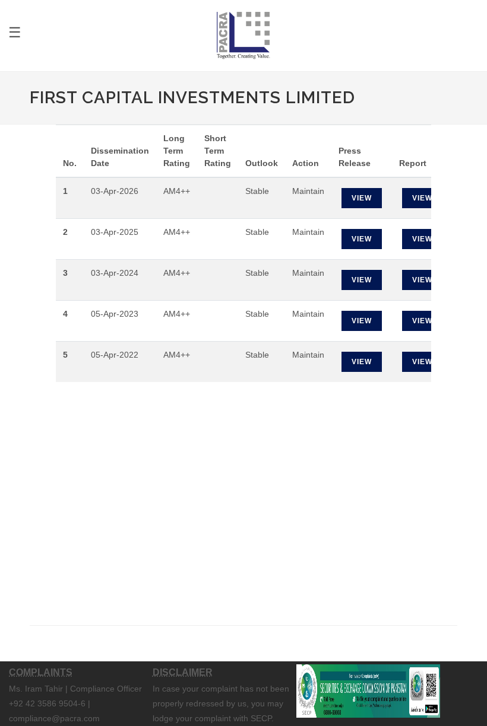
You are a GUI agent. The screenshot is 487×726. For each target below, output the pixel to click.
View (362, 198)
